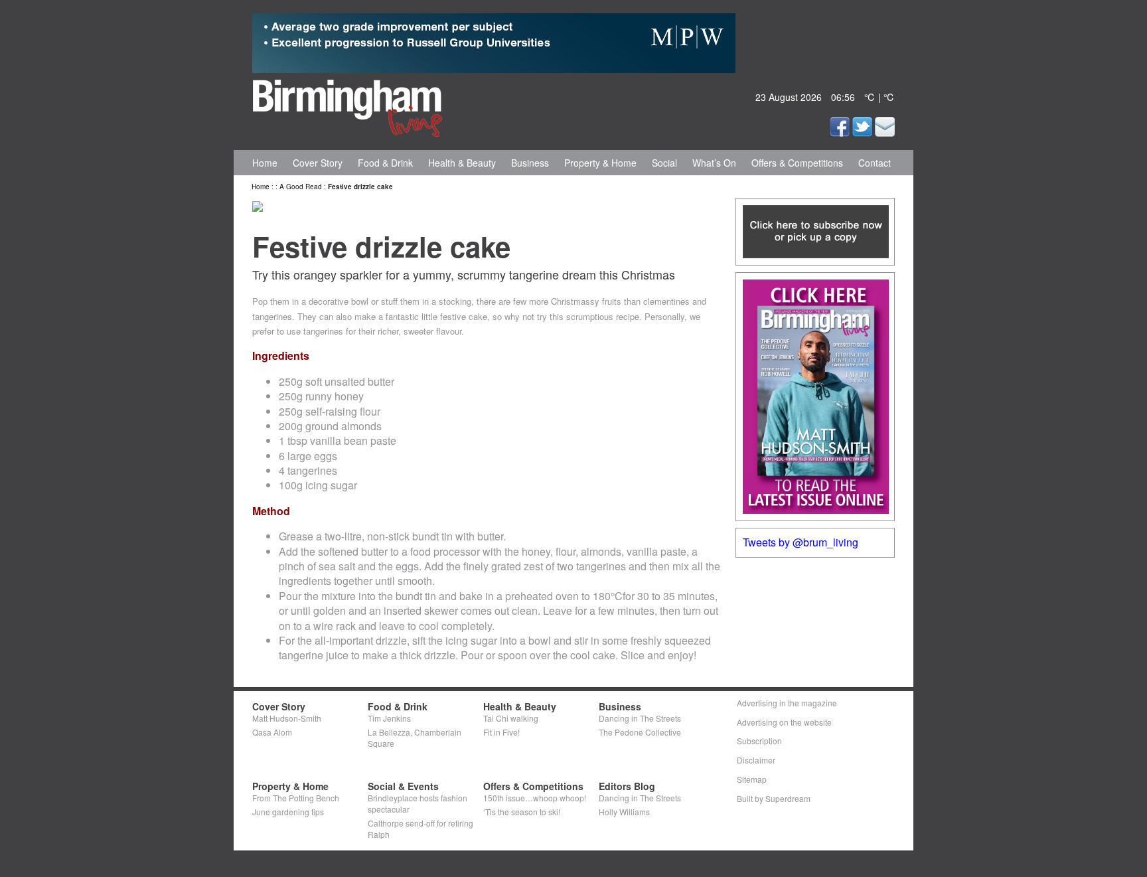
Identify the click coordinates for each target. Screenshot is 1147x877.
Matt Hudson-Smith (286, 718)
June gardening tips (288, 811)
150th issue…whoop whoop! (534, 797)
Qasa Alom (272, 732)
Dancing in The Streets (640, 718)
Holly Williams (624, 811)
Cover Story (318, 162)
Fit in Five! (501, 732)
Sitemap (752, 779)
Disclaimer (756, 759)
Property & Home (600, 162)
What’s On (714, 162)
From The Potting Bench (295, 797)
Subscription (759, 740)
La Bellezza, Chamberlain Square (414, 737)
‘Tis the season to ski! (521, 811)
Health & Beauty (462, 162)
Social (664, 162)
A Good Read (300, 186)
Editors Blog (627, 786)
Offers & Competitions (797, 162)
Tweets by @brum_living (800, 542)
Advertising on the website (784, 722)
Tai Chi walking (510, 718)
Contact (874, 162)
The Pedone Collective (640, 732)
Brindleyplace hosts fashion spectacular (417, 803)
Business (530, 162)
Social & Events (403, 786)
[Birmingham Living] (347, 105)
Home (264, 162)
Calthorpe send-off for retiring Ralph (420, 828)
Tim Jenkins (389, 718)
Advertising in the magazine (787, 702)
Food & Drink (385, 162)
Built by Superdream (773, 798)
